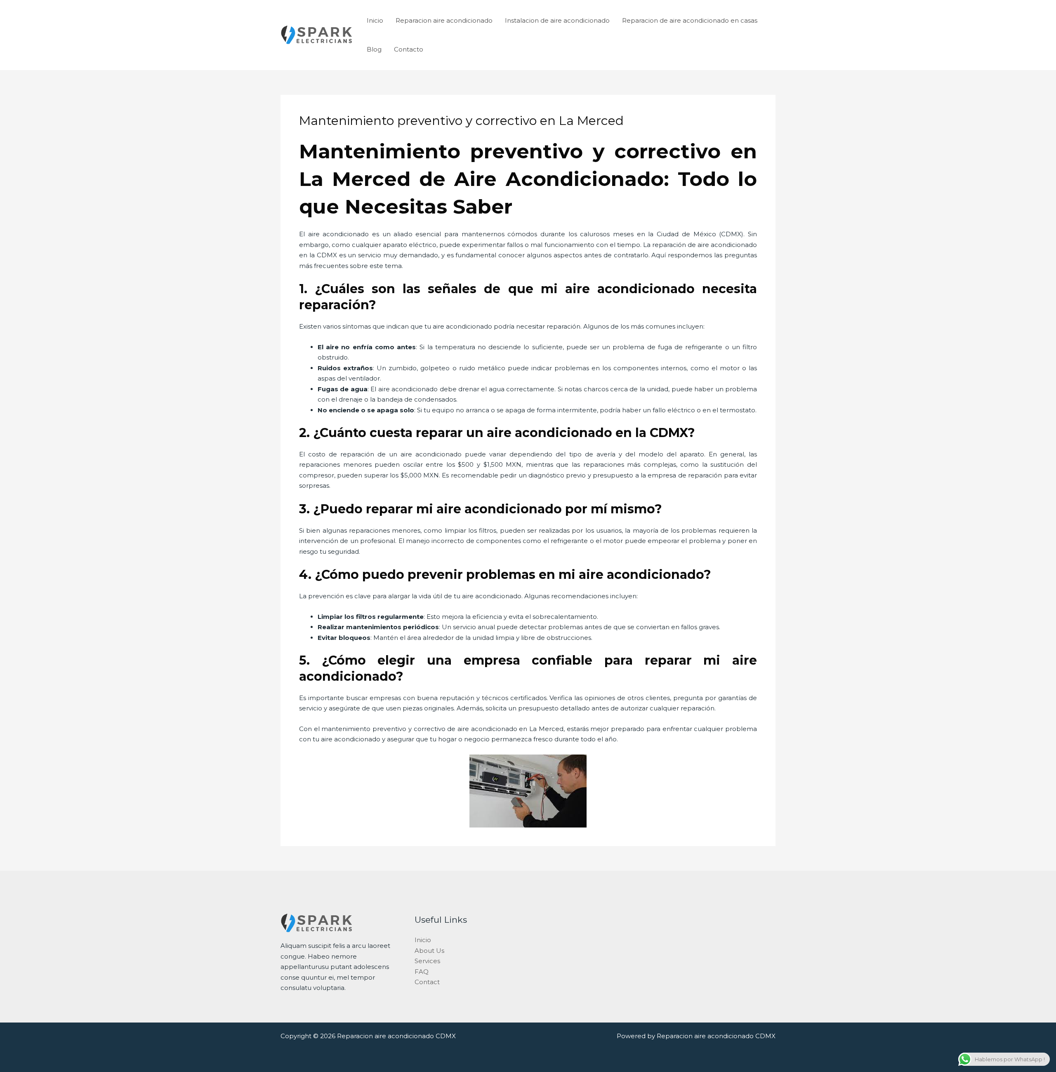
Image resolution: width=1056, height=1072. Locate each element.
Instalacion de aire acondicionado (557, 20)
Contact (427, 982)
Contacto (408, 49)
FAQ (422, 972)
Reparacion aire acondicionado (444, 20)
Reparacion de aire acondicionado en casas (689, 20)
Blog (374, 49)
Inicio (375, 20)
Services (427, 961)
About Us (429, 950)
